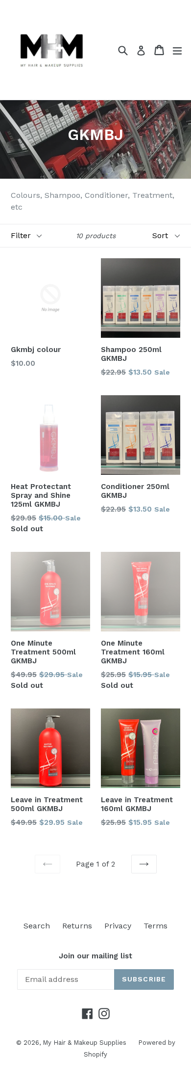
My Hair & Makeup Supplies (85, 1042)
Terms (155, 925)
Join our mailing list (95, 955)
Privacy (117, 925)
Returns (77, 925)
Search (37, 925)
